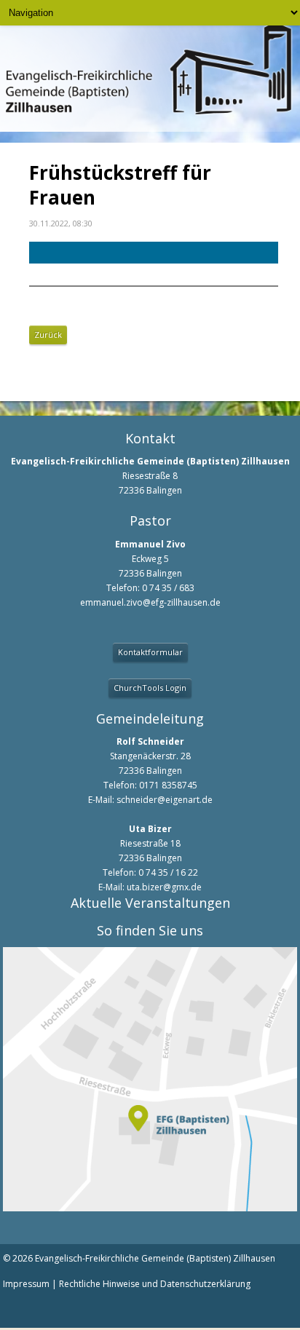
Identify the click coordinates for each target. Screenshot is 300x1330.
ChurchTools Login (150, 687)
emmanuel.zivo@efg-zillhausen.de (150, 602)
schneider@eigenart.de (165, 799)
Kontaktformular (150, 651)
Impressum (26, 1284)
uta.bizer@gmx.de (164, 887)
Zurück (48, 334)
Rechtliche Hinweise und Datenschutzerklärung (154, 1284)
